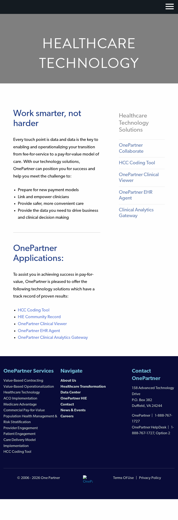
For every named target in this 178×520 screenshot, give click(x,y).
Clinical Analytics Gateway (136, 213)
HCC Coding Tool (33, 310)
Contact (67, 404)
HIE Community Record (39, 317)
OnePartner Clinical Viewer (42, 324)
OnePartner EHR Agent (39, 331)
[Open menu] (169, 7)
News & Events (73, 410)
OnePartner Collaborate (131, 148)
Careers (66, 416)
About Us (68, 381)
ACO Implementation (20, 398)
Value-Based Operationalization (28, 387)
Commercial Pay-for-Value (24, 410)
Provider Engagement (20, 428)
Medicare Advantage (20, 404)
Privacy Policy (150, 478)
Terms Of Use (123, 478)
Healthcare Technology (21, 392)
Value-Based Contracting (23, 381)
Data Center (70, 392)
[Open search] (157, 6)
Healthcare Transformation (83, 387)
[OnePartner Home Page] (88, 480)
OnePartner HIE (73, 398)
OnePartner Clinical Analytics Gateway (53, 338)
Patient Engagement (19, 434)
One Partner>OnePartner (25, 7)
